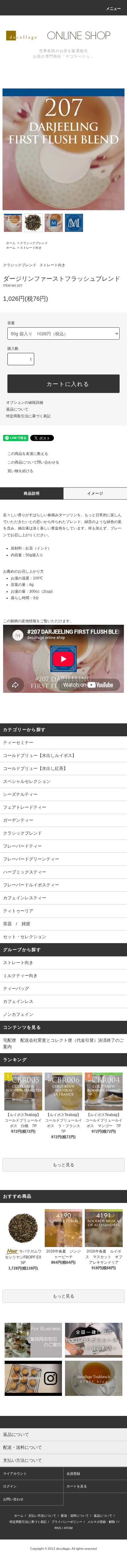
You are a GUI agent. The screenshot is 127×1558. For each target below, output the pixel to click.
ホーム (10, 243)
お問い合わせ (13, 1499)
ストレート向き (31, 247)
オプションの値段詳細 (24, 402)
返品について (17, 409)
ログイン (10, 1486)
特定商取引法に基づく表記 (28, 416)
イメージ (95, 493)
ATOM (68, 1528)
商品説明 (32, 493)
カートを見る (77, 1486)
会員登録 (73, 1473)
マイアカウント (15, 1473)
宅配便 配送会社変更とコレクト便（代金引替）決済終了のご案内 (63, 1043)
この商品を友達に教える (27, 454)
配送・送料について (75, 1515)
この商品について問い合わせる (33, 462)
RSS (58, 1528)
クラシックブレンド (34, 243)
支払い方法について (42, 1515)
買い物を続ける (20, 471)
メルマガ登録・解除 (101, 1521)
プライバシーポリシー (66, 1521)
